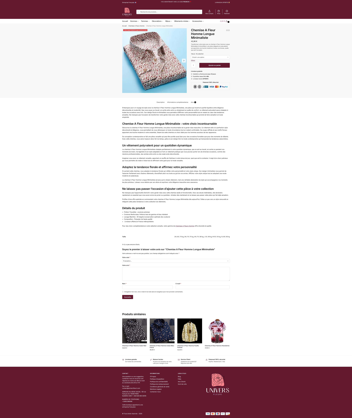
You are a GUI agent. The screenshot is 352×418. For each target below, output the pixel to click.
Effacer (193, 60)
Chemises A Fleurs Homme (136, 26)
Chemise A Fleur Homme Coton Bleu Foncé (162, 346)
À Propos (153, 376)
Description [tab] (161, 102)
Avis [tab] (193, 102)
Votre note (126, 257)
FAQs (218, 13)
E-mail (178, 283)
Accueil (124, 26)
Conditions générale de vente (159, 387)
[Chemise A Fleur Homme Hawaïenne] (217, 330)
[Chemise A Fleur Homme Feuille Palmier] (189, 330)
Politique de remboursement (159, 384)
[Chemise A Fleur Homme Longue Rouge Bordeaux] (227, 30)
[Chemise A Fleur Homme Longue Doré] (229, 30)
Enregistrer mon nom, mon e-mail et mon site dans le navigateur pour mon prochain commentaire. (153, 292)
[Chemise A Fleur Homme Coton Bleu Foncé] (162, 330)
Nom (124, 283)
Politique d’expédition (157, 379)
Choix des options (134, 352)
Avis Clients (182, 381)
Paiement (227, 13)
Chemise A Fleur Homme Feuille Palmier (188, 346)
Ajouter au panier (215, 65)
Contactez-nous (155, 392)
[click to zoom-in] (154, 60)
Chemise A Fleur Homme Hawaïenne (217, 346)
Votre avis (126, 265)
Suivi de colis (182, 384)
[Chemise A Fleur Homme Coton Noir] (134, 330)
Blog (179, 376)
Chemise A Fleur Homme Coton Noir (134, 346)
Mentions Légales (156, 389)
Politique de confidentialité (159, 381)
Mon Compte (209, 13)
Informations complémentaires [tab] (177, 102)
